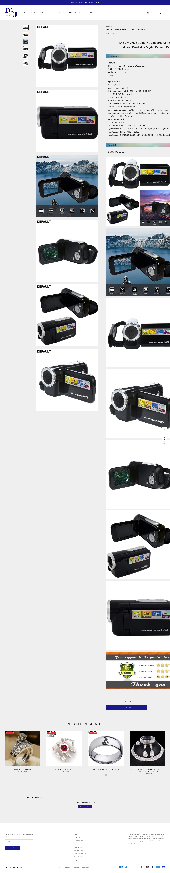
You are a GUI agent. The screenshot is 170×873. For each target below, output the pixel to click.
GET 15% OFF (10, 867)
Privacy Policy (78, 840)
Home (23, 12)
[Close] (17, 867)
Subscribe (12, 848)
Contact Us (77, 837)
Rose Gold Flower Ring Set (64, 769)
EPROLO (109, 26)
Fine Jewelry (74, 12)
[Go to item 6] (26, 63)
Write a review (85, 806)
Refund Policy (78, 847)
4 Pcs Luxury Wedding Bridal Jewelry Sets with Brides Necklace (147, 770)
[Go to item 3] (26, 42)
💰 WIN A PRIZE (164, 438)
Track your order (92, 12)
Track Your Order (79, 857)
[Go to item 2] (26, 34)
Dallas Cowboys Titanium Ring (106, 769)
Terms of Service (79, 850)
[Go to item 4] (26, 49)
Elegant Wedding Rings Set (22, 769)
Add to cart (126, 701)
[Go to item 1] (26, 27)
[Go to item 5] (26, 56)
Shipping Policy (79, 844)
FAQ (75, 860)
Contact (61, 12)
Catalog (42, 12)
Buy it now (127, 707)
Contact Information (80, 854)
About (32, 12)
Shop (52, 12)
